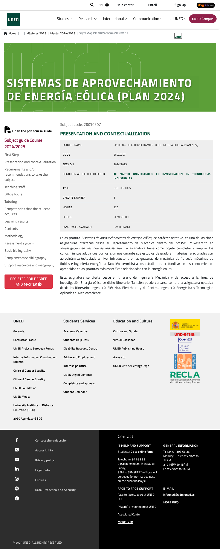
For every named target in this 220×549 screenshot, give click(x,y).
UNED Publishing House (128, 348)
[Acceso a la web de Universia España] (185, 333)
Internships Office (75, 365)
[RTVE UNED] (206, 5)
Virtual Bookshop (124, 339)
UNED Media (21, 396)
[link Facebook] (16, 440)
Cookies (40, 480)
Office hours (13, 194)
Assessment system (19, 243)
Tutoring (11, 201)
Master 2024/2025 (62, 33)
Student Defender (75, 392)
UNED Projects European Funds (33, 348)
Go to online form (142, 451)
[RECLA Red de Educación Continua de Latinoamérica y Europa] (185, 377)
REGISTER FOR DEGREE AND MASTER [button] (28, 282)
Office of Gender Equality (29, 370)
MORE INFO (125, 522)
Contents (11, 228)
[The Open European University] (185, 345)
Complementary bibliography (25, 257)
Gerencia (18, 331)
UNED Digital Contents (77, 374)
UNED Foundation (24, 388)
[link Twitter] (16, 450)
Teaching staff (15, 186)
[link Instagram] (16, 479)
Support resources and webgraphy (29, 265)
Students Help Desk (76, 339)
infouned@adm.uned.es (179, 494)
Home (12, 33)
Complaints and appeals (79, 383)
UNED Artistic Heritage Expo (131, 365)
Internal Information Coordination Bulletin (35, 359)
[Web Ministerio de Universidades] (185, 324)
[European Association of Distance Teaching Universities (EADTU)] (185, 361)
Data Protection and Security (55, 490)
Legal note (42, 470)
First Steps (12, 154)
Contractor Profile (24, 339)
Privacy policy (45, 460)
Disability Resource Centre (80, 348)
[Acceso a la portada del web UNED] (13, 19)
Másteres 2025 (36, 33)
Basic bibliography (18, 250)
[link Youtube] (16, 460)
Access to (119, 357)
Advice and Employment (79, 357)
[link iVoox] (16, 499)
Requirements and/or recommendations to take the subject (26, 174)
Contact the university (51, 440)
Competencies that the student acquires (27, 211)
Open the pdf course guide (31, 130)
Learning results (16, 221)
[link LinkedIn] (16, 469)
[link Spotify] (16, 489)
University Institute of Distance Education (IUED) (33, 407)
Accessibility (44, 450)
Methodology (14, 235)
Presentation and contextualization (30, 161)
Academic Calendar (75, 331)
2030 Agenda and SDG (27, 418)
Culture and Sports (125, 331)
